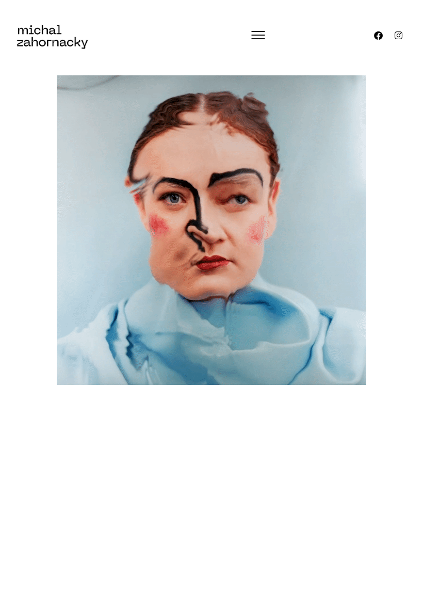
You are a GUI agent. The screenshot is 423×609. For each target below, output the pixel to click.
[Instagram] (399, 35)
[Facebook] (378, 35)
